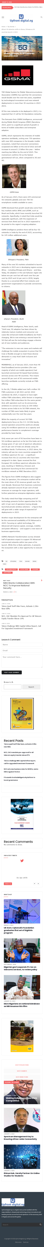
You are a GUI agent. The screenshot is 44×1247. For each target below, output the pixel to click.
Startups (25, 1242)
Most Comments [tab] (22, 1071)
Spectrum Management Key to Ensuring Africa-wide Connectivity (20, 1137)
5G (6, 561)
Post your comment (11, 672)
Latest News (24, 569)
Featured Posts (11, 569)
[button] (38, 884)
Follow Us (8, 883)
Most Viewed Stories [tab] (22, 1077)
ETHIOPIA (13, 561)
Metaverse (18, 1242)
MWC (4, 564)
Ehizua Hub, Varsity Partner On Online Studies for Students (22, 1174)
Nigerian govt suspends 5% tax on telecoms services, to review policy (20, 968)
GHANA (27, 561)
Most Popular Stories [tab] (22, 1065)
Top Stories (10, 26)
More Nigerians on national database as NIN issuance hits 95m (22, 1005)
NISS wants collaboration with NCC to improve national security (19, 586)
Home (3, 26)
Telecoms (35, 569)
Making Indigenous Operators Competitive (21, 1099)
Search (9, 682)
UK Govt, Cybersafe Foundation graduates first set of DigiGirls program (19, 930)
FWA (20, 561)
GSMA (34, 561)
